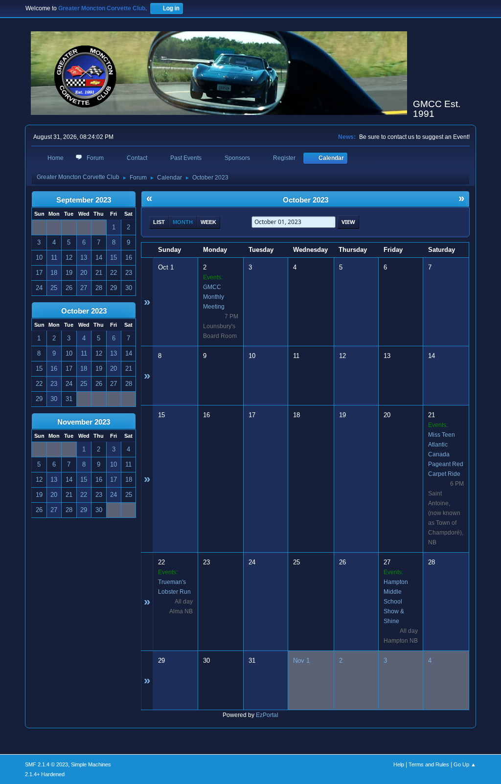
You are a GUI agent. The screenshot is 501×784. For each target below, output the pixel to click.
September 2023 (83, 200)
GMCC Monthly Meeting (214, 297)
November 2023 (83, 422)
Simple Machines (91, 764)
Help (398, 764)
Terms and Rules (429, 764)
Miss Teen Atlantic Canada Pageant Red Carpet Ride (445, 454)
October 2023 (84, 311)
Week (208, 222)
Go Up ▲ (465, 764)
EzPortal (267, 715)
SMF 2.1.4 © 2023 (46, 764)
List (159, 222)
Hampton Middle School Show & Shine (396, 602)
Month (183, 222)
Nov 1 (301, 660)
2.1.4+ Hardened (45, 774)
